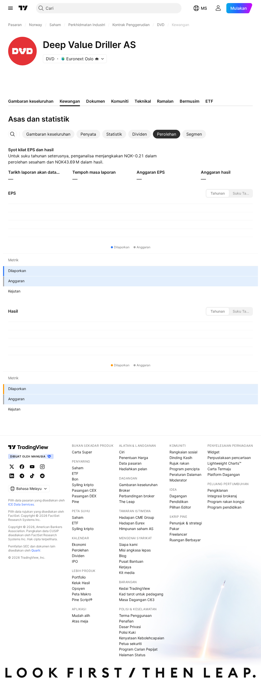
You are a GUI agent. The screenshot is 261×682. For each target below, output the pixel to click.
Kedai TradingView (134, 588)
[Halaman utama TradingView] (28, 447)
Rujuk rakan (179, 463)
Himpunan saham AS (136, 528)
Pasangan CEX (84, 490)
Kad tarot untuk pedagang (141, 594)
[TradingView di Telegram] (21, 475)
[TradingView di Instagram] (42, 466)
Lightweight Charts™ (224, 463)
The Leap (127, 501)
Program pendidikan (224, 507)
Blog (122, 556)
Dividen (78, 556)
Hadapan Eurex (132, 523)
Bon (75, 479)
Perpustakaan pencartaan (229, 457)
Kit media (127, 572)
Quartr (35, 550)
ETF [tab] (209, 101)
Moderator (178, 480)
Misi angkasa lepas (135, 550)
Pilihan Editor (180, 507)
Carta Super (82, 452)
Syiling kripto (83, 485)
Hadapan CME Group (136, 517)
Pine (75, 501)
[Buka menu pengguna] (218, 8)
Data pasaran (130, 463)
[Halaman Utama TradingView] (23, 8)
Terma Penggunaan (135, 615)
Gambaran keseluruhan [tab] (31, 101)
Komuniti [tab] (119, 101)
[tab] (48, 134)
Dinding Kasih (180, 457)
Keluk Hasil (81, 583)
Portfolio (79, 577)
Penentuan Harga (133, 457)
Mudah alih (81, 615)
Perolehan (80, 550)
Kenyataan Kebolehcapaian (141, 638)
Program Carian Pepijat (138, 649)
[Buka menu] (10, 8)
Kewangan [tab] (70, 101)
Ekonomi (79, 544)
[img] (97, 58)
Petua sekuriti (130, 643)
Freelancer (178, 534)
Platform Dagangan (223, 474)
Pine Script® (82, 599)
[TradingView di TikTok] (32, 475)
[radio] (217, 193)
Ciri (121, 452)
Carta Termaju (219, 469)
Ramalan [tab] (165, 101)
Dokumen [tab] (95, 101)
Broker (124, 490)
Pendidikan (178, 501)
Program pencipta (184, 469)
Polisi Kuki (127, 632)
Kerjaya (125, 567)
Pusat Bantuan (131, 561)
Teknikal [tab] (143, 101)
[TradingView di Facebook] (21, 466)
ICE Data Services (21, 504)
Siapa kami (128, 544)
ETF (75, 473)
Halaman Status (132, 655)
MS (204, 8)
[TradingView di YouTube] (32, 466)
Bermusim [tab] (189, 101)
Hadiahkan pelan (133, 469)
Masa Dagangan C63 (136, 599)
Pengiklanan (217, 490)
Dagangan (178, 496)
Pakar (174, 528)
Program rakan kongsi (225, 501)
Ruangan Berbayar (185, 540)
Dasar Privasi (130, 627)
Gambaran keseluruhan (138, 485)
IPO (75, 561)
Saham (77, 468)
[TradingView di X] (11, 466)
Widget (213, 452)
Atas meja (80, 621)
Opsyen (78, 588)
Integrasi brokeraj (222, 496)
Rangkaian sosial (183, 452)
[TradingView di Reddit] (42, 475)
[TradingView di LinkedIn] (11, 475)
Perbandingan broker (136, 496)
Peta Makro (81, 594)
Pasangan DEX (84, 496)
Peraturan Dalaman (185, 474)
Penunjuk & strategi (185, 523)
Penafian (126, 621)
